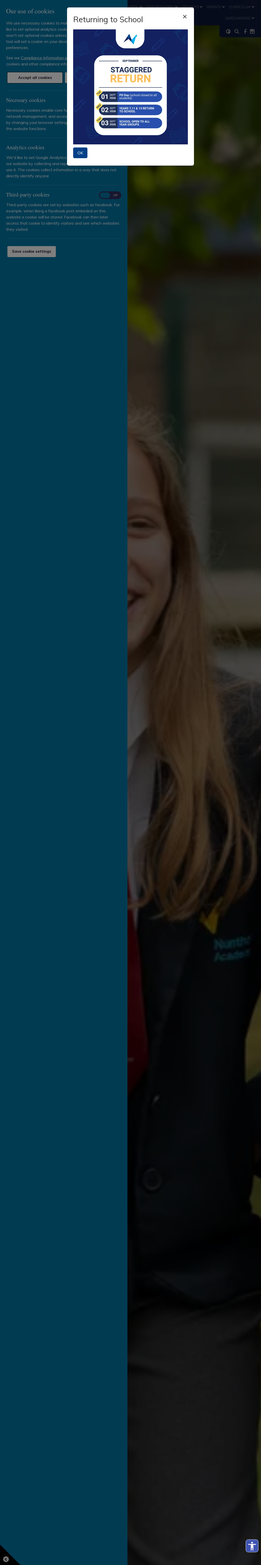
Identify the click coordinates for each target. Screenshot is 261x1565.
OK (80, 152)
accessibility (252, 1546)
